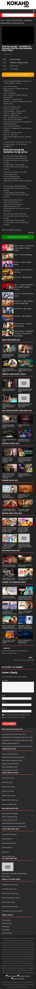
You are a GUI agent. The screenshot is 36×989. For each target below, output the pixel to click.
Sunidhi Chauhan (7, 933)
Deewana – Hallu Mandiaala (22, 316)
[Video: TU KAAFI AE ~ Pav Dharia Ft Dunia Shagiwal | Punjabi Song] (9, 608)
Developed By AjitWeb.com (21, 987)
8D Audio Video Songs (8, 902)
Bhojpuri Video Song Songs (10, 800)
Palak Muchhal (6, 920)
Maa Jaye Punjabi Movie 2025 (10, 764)
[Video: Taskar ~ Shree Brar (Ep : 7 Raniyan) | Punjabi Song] (25, 608)
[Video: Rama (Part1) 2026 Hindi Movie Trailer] (25, 562)
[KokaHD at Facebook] (18, 979)
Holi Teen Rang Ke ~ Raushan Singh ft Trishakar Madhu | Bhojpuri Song (24, 529)
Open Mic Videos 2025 (10, 443)
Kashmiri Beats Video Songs (10, 906)
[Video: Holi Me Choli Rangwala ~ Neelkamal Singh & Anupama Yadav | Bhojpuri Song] (9, 541)
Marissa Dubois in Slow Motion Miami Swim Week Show (25, 405)
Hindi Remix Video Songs (9, 889)
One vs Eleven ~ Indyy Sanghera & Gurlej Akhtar (8, 641)
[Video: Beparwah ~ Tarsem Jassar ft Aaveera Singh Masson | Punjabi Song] (25, 623)
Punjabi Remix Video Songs (10, 884)
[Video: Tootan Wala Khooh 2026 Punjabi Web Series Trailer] (9, 366)
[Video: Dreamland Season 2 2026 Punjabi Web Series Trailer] (25, 366)
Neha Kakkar (6, 930)
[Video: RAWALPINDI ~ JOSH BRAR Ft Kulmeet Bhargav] (25, 492)
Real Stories (5, 852)
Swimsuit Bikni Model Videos (14, 374)
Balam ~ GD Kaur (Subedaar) (23, 255)
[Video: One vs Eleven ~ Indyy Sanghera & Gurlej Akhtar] (9, 637)
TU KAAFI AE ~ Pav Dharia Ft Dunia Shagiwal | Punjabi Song (9, 612)
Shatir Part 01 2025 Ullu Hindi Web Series (14, 873)
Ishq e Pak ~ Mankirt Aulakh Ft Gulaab (24, 510)
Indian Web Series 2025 (11, 340)
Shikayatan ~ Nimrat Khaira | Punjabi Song (8, 597)
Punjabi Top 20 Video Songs (10, 893)
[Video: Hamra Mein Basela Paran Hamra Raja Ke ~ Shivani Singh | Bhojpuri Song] (24, 541)
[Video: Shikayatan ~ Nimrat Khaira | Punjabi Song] (9, 594)
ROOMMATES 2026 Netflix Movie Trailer (24, 440)
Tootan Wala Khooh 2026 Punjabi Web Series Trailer (9, 370)
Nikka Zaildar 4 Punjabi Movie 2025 (12, 760)
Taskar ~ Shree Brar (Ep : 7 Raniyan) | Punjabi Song (25, 612)
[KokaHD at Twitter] (11, 976)
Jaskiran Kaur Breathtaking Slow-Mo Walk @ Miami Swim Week (8, 406)
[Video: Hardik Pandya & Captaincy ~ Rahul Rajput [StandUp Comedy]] (9, 455)
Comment (5, 680)
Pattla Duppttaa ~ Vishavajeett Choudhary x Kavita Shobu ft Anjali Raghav (23, 333)
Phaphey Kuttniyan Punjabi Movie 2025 (13, 757)
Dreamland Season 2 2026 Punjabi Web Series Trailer (25, 370)
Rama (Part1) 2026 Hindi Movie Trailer (25, 565)
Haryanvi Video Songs (8, 787)
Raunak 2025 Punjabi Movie (10, 754)
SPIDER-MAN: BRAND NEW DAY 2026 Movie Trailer (8, 426)
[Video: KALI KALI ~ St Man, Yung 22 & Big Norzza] (25, 575)
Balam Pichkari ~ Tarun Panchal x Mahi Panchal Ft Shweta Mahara (24, 248)
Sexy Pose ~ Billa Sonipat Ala (23, 277)
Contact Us (32, 938)
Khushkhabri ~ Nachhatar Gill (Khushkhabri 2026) (8, 496)
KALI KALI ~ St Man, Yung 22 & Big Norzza (25, 578)
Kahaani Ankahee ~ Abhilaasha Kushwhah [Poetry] (24, 475)
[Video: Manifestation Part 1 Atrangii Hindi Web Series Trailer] (25, 351)
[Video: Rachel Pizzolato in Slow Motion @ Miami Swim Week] (24, 386)
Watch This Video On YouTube (11, 230)
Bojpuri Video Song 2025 (12, 513)
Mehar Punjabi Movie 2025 (9, 767)
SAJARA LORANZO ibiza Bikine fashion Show (9, 389)
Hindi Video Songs (7, 782)
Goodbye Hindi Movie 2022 (10, 820)
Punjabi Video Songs (8, 778)
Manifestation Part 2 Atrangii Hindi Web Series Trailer (8, 355)
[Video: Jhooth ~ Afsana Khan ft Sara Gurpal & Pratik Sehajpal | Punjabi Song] (9, 623)
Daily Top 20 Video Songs (9, 804)
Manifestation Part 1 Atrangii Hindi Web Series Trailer (24, 355)
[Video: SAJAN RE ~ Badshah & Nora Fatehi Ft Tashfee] (9, 562)
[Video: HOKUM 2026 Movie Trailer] (25, 422)
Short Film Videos (7, 847)
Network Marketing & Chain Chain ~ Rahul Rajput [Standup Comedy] (8, 476)
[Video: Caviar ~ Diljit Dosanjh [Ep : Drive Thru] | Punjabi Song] (25, 637)
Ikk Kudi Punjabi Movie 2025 (10, 770)
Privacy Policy (24, 938)
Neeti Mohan (6, 926)
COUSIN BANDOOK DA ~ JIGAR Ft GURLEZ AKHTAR (9, 510)
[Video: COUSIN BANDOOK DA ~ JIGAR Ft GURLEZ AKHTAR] (9, 506)
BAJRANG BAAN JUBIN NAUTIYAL (11, 743)
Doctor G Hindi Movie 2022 (9, 817)
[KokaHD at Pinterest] (23, 976)
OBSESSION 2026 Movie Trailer (9, 440)
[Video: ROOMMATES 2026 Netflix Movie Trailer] (25, 437)
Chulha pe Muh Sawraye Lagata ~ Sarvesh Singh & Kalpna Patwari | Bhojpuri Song (9, 529)
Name (4, 695)
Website (4, 708)
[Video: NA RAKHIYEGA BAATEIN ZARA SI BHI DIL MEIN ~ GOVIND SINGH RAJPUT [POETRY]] (25, 455)
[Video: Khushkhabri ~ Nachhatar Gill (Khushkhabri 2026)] (9, 492)
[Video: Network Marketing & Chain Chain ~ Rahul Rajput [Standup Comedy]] (9, 471)
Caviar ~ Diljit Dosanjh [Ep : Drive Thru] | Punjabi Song (24, 641)
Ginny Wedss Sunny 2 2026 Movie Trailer (14, 734)
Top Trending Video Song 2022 (10, 898)
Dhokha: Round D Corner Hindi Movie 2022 (14, 826)
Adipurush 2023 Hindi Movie (10, 813)
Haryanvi (8, 20)
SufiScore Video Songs (8, 795)
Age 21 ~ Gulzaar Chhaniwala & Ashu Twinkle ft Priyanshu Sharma (24, 287)
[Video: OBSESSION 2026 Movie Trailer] (9, 437)
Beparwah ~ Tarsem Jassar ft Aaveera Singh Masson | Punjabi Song (25, 627)
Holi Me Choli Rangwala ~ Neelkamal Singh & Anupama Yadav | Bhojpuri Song (9, 546)
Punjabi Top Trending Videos (14, 582)
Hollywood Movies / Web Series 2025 (17, 411)
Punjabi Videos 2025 (10, 480)
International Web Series (9, 843)
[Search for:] (18, 15)
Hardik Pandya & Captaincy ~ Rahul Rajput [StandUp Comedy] (7, 460)
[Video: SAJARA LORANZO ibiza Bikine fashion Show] (9, 386)
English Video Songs (8, 791)
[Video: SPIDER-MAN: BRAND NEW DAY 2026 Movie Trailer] (9, 422)
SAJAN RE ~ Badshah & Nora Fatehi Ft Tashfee (9, 565)
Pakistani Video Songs (8, 856)
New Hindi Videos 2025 (11, 551)
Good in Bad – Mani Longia (22, 309)
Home (2, 20)
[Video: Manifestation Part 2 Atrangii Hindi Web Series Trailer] (9, 351)
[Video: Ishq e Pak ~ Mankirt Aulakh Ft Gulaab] (25, 506)
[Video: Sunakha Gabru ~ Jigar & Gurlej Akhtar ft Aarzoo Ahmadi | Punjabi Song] (25, 594)
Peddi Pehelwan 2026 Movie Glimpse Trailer (8, 578)
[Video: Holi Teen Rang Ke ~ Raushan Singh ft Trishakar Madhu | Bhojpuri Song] (25, 525)
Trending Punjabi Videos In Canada (12, 911)
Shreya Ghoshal (7, 923)
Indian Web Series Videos (9, 834)
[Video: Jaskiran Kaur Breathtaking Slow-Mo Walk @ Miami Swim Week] (9, 401)
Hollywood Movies (7, 839)
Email (4, 702)
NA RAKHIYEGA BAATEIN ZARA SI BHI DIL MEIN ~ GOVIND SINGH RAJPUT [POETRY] (25, 460)
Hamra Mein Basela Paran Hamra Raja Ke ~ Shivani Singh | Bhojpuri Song (25, 546)
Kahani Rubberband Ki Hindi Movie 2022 (13, 823)
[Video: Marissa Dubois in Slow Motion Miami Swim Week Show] (24, 401)
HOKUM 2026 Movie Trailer (24, 425)
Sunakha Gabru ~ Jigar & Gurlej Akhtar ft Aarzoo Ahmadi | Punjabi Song (25, 598)
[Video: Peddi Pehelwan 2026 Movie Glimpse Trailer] (9, 575)
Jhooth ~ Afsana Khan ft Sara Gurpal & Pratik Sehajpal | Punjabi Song (9, 627)
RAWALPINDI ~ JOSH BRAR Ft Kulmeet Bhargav (24, 496)
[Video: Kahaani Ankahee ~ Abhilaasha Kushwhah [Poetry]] (25, 471)
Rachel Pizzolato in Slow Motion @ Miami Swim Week (25, 390)
